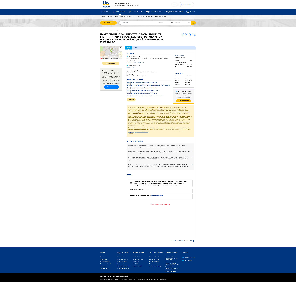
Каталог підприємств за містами (123, 253)
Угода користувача (104, 261)
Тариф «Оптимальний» (138, 259)
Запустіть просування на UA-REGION (138, 132)
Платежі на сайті (104, 268)
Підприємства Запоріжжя (123, 268)
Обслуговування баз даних (155, 263)
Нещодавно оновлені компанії (124, 16)
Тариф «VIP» (136, 263)
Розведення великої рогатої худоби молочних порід (145, 95)
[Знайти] (193, 23)
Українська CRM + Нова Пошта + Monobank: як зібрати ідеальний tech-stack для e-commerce (172, 264)
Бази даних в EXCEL (154, 259)
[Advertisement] (160, 223)
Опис (128, 47)
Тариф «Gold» (136, 261)
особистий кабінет (157, 195)
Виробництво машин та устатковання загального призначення (148, 85)
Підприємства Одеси (122, 263)
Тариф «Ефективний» (138, 256)
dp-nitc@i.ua (130, 67)
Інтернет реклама (137, 11)
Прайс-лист (103, 266)
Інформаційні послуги (176, 11)
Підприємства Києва (121, 256)
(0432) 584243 (131, 62)
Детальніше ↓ (131, 99)
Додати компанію (108, 22)
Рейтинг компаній (107, 16)
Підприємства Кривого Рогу (123, 266)
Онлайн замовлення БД (155, 266)
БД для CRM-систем (154, 261)
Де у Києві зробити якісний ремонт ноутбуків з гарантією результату (172, 270)
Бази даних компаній (155, 11)
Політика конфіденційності (106, 263)
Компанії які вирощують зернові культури (142, 82)
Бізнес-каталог (120, 11)
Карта (135, 47)
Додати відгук (111, 86)
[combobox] (182, 23)
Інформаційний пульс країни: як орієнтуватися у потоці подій (171, 258)
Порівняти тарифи (137, 266)
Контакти (192, 11)
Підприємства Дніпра (122, 261)
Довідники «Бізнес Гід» (154, 256)
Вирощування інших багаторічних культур (142, 93)
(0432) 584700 (139, 62)
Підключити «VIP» (183, 100)
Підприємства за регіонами (144, 16)
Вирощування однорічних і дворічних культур (143, 90)
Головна (106, 11)
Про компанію (103, 256)
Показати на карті (111, 63)
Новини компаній (160, 16)
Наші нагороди (104, 259)
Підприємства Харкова (122, 259)
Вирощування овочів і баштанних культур (142, 87)
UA (174, 4)
